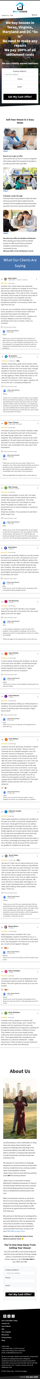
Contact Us (5, 15)
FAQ (11, 15)
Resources (5, 1335)
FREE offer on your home (16, 1231)
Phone (20, 79)
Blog (3, 1340)
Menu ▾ (34, 15)
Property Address (20, 71)
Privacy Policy (6, 1338)
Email (20, 87)
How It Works (6, 1326)
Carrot (25, 1371)
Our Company (6, 1332)
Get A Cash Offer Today (9, 1321)
